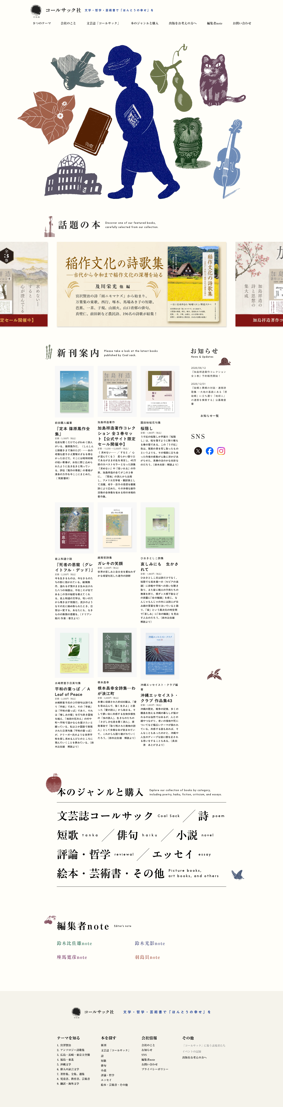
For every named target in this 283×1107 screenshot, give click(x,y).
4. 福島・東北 (65, 1059)
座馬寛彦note (72, 957)
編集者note (214, 23)
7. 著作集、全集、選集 (71, 1074)
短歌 (103, 1060)
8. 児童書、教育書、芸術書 (73, 1079)
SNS (144, 1055)
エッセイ (106, 1080)
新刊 (103, 1045)
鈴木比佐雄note (74, 943)
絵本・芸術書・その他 (114, 1085)
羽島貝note (147, 957)
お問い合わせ (242, 23)
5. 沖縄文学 (64, 1064)
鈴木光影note (150, 943)
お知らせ (147, 1050)
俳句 (103, 1065)
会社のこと (68, 23)
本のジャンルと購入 (144, 23)
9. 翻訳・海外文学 (68, 1083)
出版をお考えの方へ (183, 23)
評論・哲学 (107, 1075)
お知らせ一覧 (209, 416)
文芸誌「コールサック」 (103, 23)
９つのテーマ (42, 23)
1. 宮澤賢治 (64, 1045)
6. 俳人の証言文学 (68, 1069)
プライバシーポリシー (155, 1069)
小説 (103, 1070)
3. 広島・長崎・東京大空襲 (73, 1055)
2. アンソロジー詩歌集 (71, 1050)
